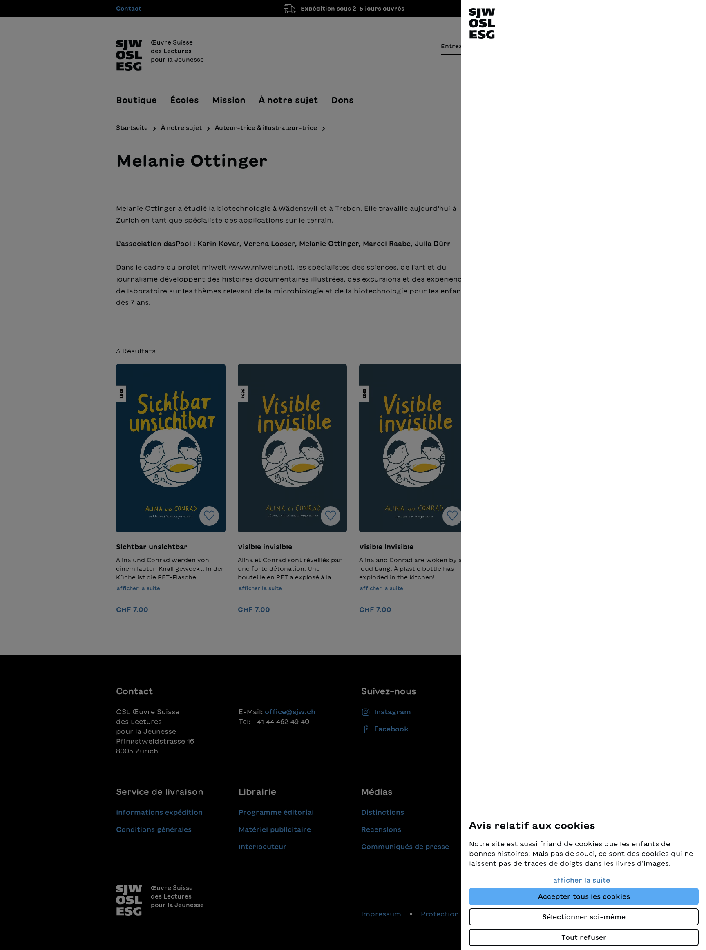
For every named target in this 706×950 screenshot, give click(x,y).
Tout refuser (584, 937)
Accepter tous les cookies (584, 896)
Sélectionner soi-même (584, 917)
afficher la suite (581, 880)
